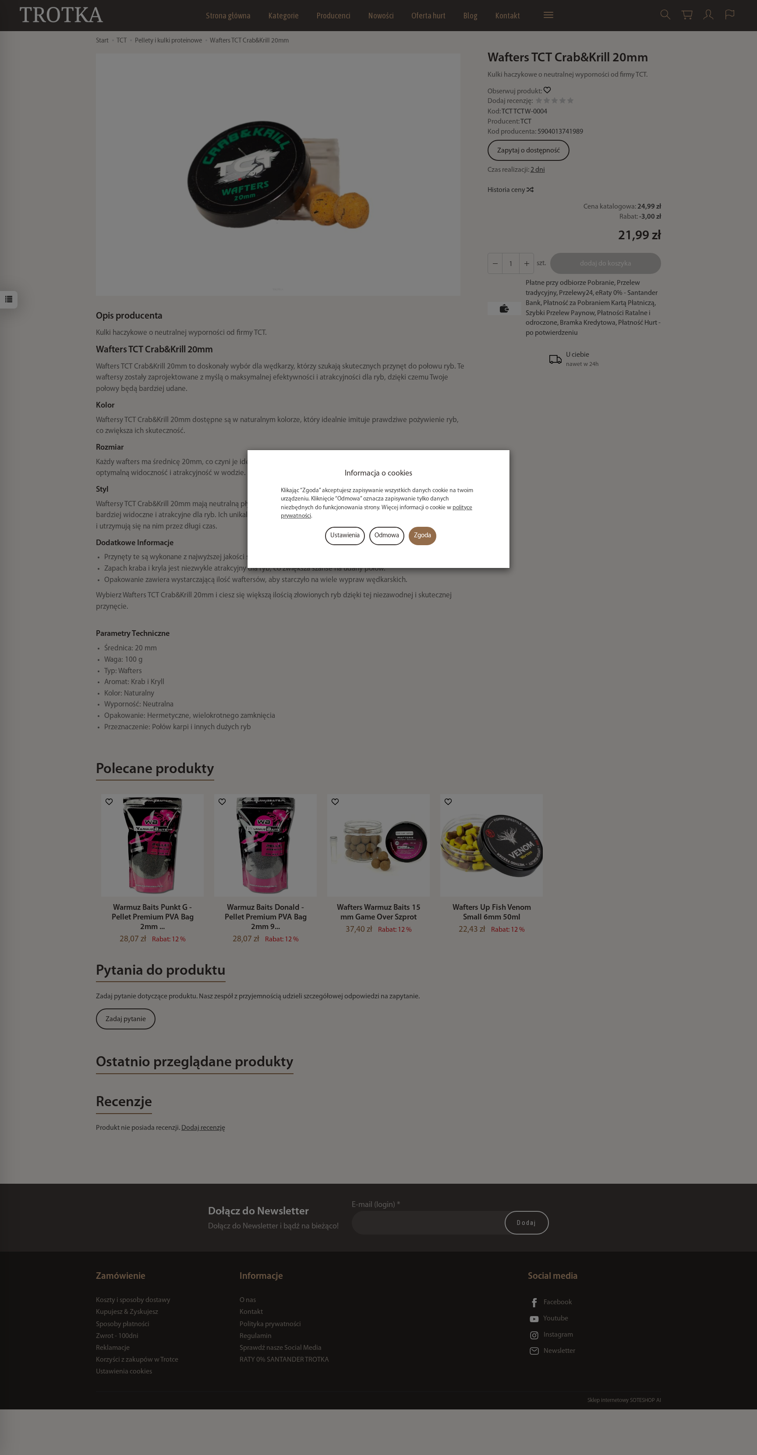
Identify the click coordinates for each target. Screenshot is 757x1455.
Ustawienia (345, 535)
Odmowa (387, 535)
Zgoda (422, 535)
